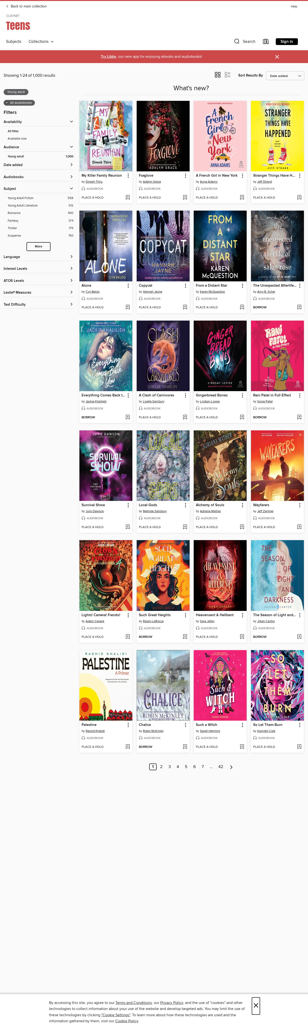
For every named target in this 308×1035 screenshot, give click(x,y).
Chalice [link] (145, 725)
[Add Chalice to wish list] (185, 747)
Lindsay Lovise (210, 401)
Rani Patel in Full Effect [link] (272, 395)
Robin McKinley (153, 731)
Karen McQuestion (212, 292)
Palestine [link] (89, 725)
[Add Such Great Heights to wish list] (185, 637)
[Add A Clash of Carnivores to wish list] (185, 417)
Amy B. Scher (266, 292)
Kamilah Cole (266, 731)
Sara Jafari (207, 621)
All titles (13, 131)
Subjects (13, 41)
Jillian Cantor (266, 621)
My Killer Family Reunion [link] (102, 176)
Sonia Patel (265, 401)
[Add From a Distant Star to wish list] (242, 307)
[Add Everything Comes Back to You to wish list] (128, 417)
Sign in (287, 41)
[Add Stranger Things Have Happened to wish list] (299, 198)
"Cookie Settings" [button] (115, 1015)
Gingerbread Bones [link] (212, 395)
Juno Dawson (95, 511)
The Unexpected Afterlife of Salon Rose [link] (275, 286)
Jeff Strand (264, 182)
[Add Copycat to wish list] (185, 307)
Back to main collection (28, 6)
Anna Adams (209, 182)
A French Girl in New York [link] (216, 176)
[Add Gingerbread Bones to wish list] (242, 417)
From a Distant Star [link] (211, 286)
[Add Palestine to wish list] (128, 747)
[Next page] (231, 767)
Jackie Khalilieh (96, 401)
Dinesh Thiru (94, 182)
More (38, 247)
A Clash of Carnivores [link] (156, 395)
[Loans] (266, 42)
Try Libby (108, 56)
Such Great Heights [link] (155, 615)
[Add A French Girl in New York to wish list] (242, 198)
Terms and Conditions (134, 1002)
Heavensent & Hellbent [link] (215, 615)
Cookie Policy (126, 1021)
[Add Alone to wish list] (128, 307)
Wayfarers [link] (261, 505)
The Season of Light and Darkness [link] (275, 615)
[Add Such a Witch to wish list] (242, 747)
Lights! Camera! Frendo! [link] (101, 615)
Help (294, 6)
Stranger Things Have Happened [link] (275, 176)
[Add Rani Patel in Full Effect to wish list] (299, 417)
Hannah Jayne (152, 292)
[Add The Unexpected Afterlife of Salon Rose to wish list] (299, 307)
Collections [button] (40, 41)
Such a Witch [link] (206, 725)
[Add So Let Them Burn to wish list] (299, 747)
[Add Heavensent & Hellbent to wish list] (242, 637)
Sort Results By (250, 75)
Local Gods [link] (148, 505)
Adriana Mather (210, 511)
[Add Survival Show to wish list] (128, 527)
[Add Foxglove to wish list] (185, 198)
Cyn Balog (92, 292)
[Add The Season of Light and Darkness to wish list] (299, 637)
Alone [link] (86, 286)
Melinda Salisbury (155, 511)
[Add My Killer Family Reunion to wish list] (128, 198)
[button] (244, 42)
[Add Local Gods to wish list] (185, 527)
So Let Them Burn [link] (267, 725)
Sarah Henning (210, 731)
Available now (17, 139)
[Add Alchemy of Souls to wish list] (242, 527)
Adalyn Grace (152, 182)
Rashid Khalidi (95, 731)
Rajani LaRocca (153, 621)
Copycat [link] (145, 286)
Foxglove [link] (146, 176)
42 (220, 767)
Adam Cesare (95, 621)
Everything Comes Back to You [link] (104, 395)
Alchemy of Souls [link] (210, 505)
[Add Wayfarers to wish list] (299, 527)
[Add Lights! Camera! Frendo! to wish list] (128, 637)
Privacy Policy (171, 1002)
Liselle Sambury (153, 401)
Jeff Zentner (265, 511)
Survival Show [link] (93, 505)
